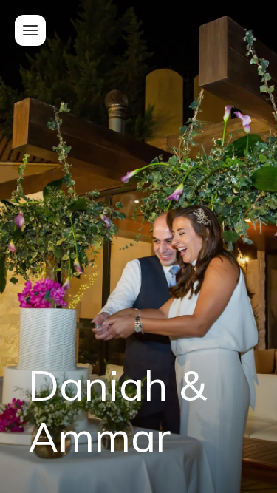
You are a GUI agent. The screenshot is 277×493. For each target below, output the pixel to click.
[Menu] (30, 30)
